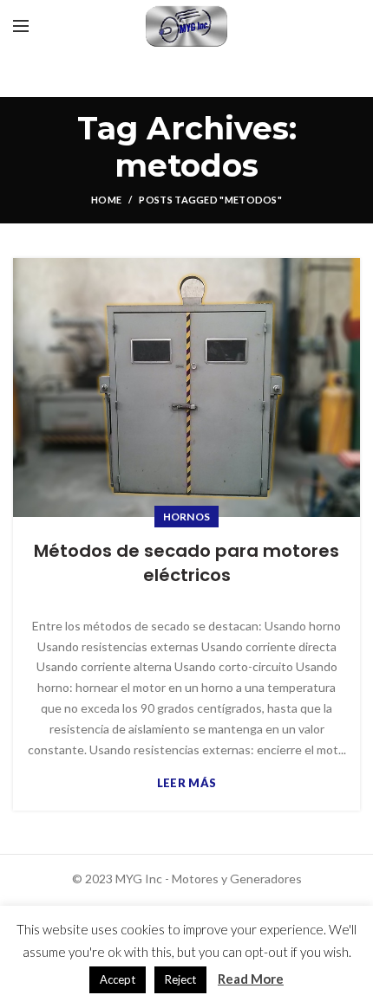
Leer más (186, 783)
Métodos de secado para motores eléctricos (186, 563)
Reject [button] (180, 979)
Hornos (187, 516)
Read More (251, 978)
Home (106, 199)
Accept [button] (117, 979)
